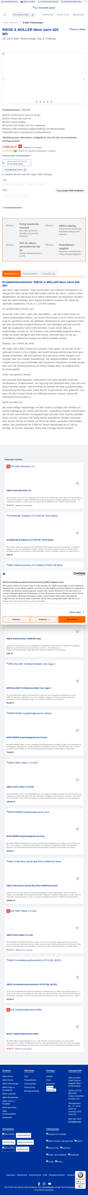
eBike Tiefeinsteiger (10, 1084)
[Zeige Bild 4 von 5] (48, 102)
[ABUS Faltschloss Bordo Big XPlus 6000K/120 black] (44, 871)
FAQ (26, 1076)
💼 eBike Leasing (28, 2)
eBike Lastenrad (9, 1094)
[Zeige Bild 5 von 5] (51, 102)
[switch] (80, 1186)
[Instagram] (44, 1183)
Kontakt (49, 1076)
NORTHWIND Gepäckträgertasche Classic (26, 737)
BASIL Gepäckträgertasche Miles (22, 1034)
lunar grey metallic (37, 184)
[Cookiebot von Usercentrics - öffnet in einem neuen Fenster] (75, 574)
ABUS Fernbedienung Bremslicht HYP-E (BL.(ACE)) (31, 984)
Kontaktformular (74, 1122)
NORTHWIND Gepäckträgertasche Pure (25, 836)
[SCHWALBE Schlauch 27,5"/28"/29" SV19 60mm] (44, 525)
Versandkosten (30, 1080)
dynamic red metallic (14, 184)
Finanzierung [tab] (48, 273)
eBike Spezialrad (9, 1107)
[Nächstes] (84, 78)
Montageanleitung (31, 1091)
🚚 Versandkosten (9, 2)
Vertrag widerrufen (50, 1088)
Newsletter (50, 1084)
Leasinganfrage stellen (13, 170)
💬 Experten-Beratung (71, 2)
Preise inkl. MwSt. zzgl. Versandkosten (16, 155)
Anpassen (43, 619)
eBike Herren (7, 1076)
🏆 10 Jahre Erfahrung (48, 2)
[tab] (11, 274)
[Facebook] (38, 1183)
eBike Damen (7, 1080)
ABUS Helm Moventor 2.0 (18, 490)
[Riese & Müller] (77, 34)
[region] (44, 78)
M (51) (16, 196)
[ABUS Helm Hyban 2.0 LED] (44, 920)
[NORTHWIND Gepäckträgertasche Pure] (44, 821)
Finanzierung (29, 1087)
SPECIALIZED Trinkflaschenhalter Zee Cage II (28, 688)
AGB (45, 1175)
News (48, 1080)
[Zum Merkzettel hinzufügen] (77, 483)
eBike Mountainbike (10, 1097)
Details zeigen (75, 612)
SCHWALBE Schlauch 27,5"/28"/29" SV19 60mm (30, 540)
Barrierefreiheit (35, 1175)
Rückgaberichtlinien (57, 1175)
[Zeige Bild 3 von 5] (44, 102)
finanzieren (18, 164)
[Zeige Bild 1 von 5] (37, 102)
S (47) (25, 196)
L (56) (6, 196)
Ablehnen (16, 619)
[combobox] (21, 14)
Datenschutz (22, 1175)
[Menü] (4, 14)
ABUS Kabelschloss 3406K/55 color (23, 639)
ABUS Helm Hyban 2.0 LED (19, 935)
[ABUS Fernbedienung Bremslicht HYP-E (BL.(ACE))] (44, 970)
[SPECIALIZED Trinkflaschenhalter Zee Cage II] (44, 673)
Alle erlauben (72, 619)
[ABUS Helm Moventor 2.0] (44, 476)
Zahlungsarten (30, 1084)
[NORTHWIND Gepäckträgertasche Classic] (44, 723)
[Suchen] (32, 14)
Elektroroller (7, 1118)
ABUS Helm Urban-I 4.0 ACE (20, 787)
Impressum (10, 1175)
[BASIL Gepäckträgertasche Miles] (44, 1019)
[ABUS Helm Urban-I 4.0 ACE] (44, 772)
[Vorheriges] (4, 78)
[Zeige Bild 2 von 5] (40, 102)
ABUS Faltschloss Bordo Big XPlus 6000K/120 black (32, 885)
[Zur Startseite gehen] (44, 7)
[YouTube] (49, 1183)
